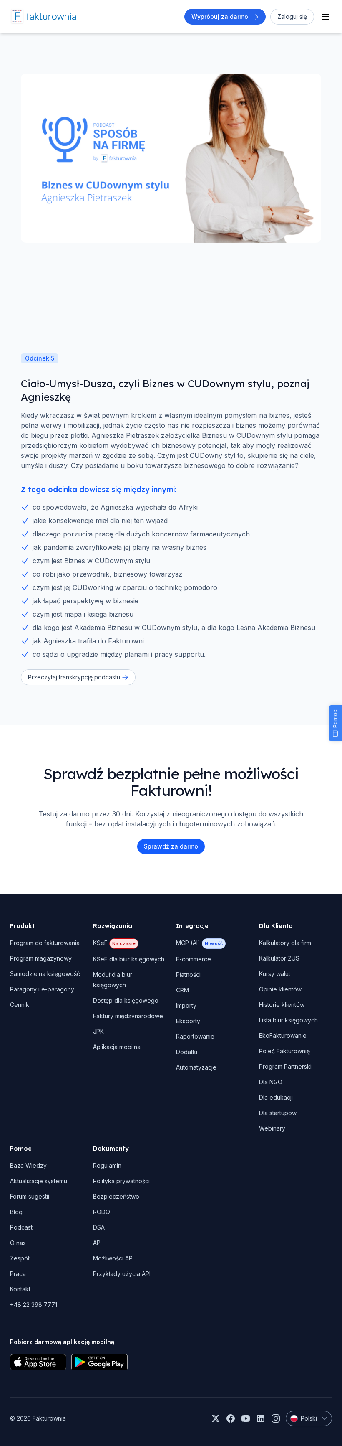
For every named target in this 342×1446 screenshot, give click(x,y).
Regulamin (107, 1165)
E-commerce (193, 959)
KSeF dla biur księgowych (128, 959)
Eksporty (188, 1020)
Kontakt (20, 1289)
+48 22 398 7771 (33, 1304)
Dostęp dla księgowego (125, 1000)
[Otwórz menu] (325, 16)
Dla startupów (278, 1112)
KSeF (114, 942)
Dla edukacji (276, 1097)
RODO (101, 1211)
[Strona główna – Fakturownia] (43, 16)
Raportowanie (195, 1036)
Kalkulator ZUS (279, 958)
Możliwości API (113, 1258)
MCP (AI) (199, 942)
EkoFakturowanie (283, 1035)
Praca (18, 1273)
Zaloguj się (292, 16)
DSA (99, 1227)
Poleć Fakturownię (284, 1051)
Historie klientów (281, 1004)
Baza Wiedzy (28, 1165)
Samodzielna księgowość (45, 973)
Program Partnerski (285, 1066)
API (97, 1242)
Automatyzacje (196, 1067)
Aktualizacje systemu (38, 1180)
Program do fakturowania (45, 942)
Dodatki (186, 1051)
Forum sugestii (29, 1196)
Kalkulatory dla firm (285, 942)
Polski (309, 1418)
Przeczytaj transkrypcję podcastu (74, 677)
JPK (98, 1031)
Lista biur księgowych (288, 1020)
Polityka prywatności (121, 1180)
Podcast (21, 1227)
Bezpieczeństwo (116, 1196)
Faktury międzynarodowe (128, 1015)
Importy (186, 1005)
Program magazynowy (41, 958)
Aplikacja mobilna (117, 1046)
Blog (16, 1211)
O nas (18, 1242)
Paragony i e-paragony (42, 989)
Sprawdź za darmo (171, 846)
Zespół (19, 1258)
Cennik (19, 1004)
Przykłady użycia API (122, 1273)
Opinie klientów (280, 989)
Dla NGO (270, 1081)
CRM (182, 990)
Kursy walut (274, 973)
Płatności (188, 974)
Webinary (272, 1128)
